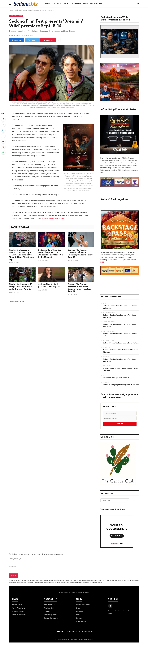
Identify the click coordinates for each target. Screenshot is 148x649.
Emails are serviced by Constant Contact (89, 582)
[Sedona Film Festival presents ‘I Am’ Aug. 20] (51, 274)
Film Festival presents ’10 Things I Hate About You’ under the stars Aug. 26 (20, 286)
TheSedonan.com (72, 631)
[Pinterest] (3, 136)
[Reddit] (3, 147)
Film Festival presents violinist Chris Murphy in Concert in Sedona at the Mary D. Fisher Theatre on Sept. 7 (21, 255)
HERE (119, 260)
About (67, 3)
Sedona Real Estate (83, 605)
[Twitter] (3, 124)
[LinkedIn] (3, 130)
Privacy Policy (72, 639)
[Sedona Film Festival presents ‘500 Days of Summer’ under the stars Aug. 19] (81, 274)
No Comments (28, 35)
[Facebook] (3, 119)
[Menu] (10, 3)
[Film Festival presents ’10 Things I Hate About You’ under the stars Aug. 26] (22, 274)
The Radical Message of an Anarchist (116, 378)
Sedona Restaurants (51, 618)
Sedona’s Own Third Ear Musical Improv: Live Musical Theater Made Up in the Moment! (50, 253)
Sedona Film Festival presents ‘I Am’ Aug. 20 (49, 285)
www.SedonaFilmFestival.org (53, 218)
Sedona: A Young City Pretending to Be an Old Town (121, 343)
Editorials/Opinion (18, 611)
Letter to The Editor (18, 615)
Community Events (50, 615)
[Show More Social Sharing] (58, 40)
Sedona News (17, 605)
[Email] (3, 141)
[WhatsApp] (3, 152)
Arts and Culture (16, 16)
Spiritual (47, 611)
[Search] (138, 3)
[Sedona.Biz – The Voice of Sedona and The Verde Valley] (25, 3)
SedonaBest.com (87, 631)
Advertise (76, 3)
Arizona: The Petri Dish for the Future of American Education (120, 351)
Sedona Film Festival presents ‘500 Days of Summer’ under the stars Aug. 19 (79, 287)
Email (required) (15, 559)
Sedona (55, 3)
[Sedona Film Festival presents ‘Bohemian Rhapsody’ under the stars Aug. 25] (81, 239)
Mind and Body (49, 608)
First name (12, 566)
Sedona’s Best (96, 3)
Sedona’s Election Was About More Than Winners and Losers (120, 307)
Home (47, 3)
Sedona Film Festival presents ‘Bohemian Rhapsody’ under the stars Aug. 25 (80, 253)
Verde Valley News (18, 608)
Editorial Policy (81, 621)
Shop (85, 3)
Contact (79, 618)
